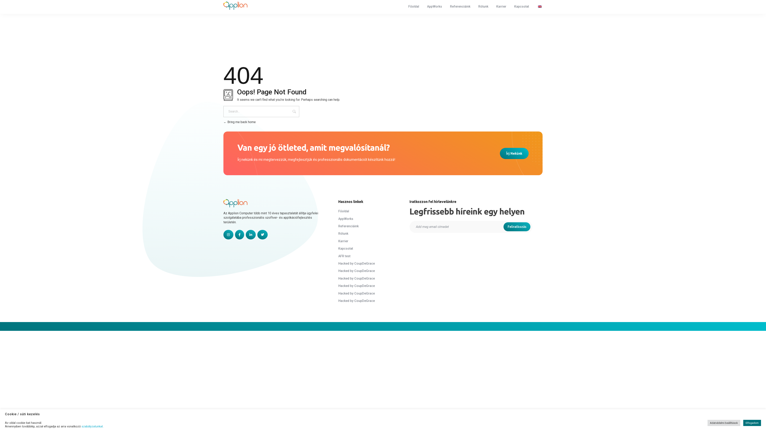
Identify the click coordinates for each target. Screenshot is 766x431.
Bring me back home (241, 122)
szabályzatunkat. (93, 426)
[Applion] (235, 6)
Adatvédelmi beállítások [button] (724, 422)
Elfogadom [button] (752, 422)
